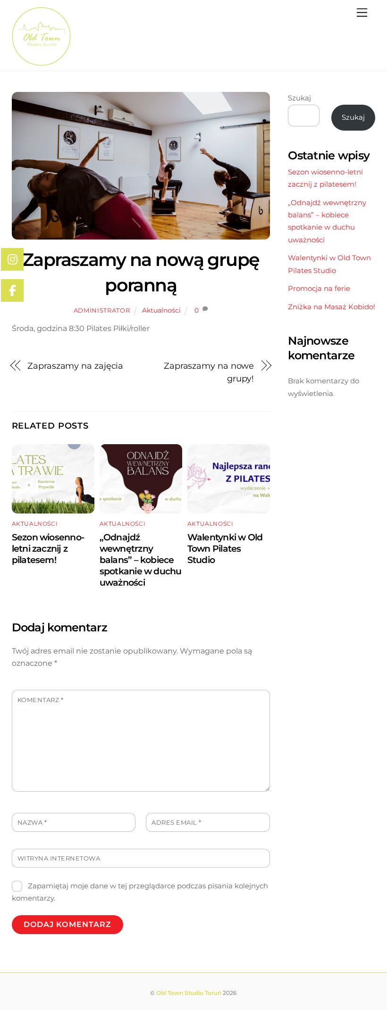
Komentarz (40, 700)
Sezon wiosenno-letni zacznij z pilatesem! (48, 548)
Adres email (176, 822)
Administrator (102, 310)
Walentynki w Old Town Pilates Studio (225, 548)
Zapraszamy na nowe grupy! (209, 371)
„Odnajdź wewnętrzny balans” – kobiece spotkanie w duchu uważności (141, 559)
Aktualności (161, 310)
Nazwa (32, 822)
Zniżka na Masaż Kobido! (331, 306)
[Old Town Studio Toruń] (41, 62)
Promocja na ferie (319, 288)
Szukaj (299, 97)
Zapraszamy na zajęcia (75, 365)
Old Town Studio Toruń (188, 992)
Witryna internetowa (59, 858)
